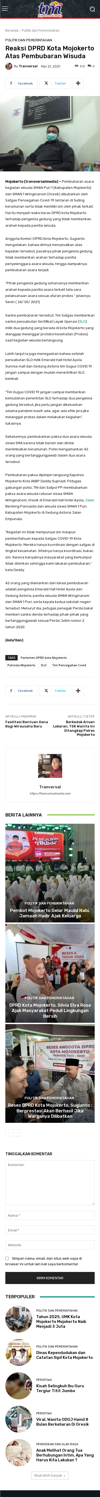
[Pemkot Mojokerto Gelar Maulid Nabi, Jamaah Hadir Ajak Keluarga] (50, 873)
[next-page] (17, 1133)
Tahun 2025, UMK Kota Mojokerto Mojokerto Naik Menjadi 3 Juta (61, 1321)
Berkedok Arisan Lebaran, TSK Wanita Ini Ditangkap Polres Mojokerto (74, 728)
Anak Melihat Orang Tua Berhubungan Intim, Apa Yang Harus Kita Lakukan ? (65, 1455)
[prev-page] (8, 1133)
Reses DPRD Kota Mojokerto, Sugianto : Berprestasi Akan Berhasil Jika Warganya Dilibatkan (50, 1110)
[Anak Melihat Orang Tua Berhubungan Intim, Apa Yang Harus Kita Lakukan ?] (18, 1452)
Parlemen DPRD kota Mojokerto (44, 658)
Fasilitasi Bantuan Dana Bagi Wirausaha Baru (26, 724)
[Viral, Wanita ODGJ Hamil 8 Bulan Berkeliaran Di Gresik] (18, 1419)
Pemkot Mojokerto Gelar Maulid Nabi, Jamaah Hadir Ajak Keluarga (50, 913)
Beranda (11, 30)
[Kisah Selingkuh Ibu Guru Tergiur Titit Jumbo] (18, 1385)
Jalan (89, 500)
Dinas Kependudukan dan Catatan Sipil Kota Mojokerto (64, 1355)
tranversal (28, 66)
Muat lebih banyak (48, 1475)
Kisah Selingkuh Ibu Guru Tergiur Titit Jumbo (60, 1388)
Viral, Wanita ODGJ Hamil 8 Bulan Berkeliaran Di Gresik (62, 1422)
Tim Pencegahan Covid (69, 665)
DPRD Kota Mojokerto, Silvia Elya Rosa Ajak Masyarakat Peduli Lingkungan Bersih (50, 1010)
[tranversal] (9, 66)
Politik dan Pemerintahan (40, 30)
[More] (78, 83)
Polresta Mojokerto (21, 665)
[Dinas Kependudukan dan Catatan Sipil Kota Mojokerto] (18, 1352)
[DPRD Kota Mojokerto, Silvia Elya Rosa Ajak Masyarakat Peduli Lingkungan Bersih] (50, 973)
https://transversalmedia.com (50, 793)
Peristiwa (44, 1379)
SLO (82, 321)
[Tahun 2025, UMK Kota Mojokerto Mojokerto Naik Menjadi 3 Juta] (18, 1319)
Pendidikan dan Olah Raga (57, 1444)
